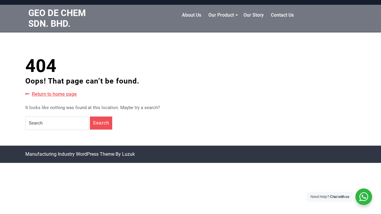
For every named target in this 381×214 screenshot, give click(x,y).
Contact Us (282, 15)
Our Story (253, 15)
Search (101, 123)
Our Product (221, 15)
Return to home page (54, 94)
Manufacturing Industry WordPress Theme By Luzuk (80, 154)
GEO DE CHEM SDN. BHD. (57, 18)
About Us (191, 15)
